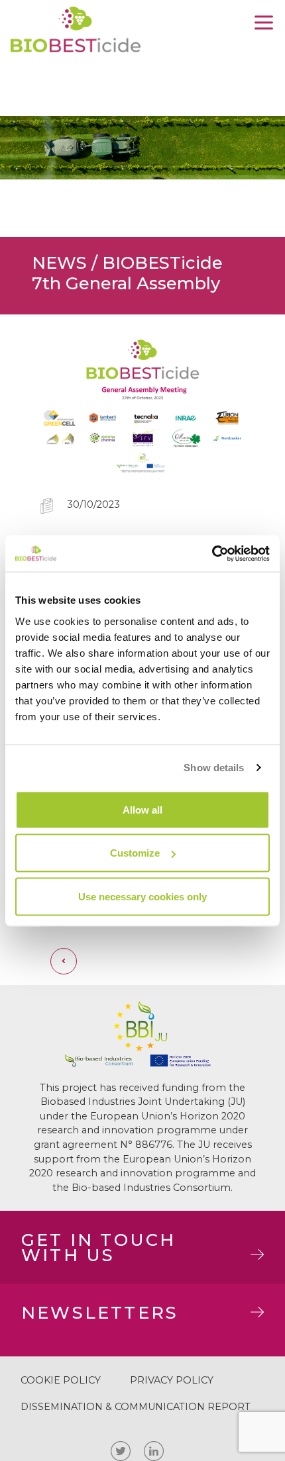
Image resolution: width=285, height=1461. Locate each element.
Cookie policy (61, 1380)
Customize (135, 853)
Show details (214, 767)
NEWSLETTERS (99, 1312)
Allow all (142, 809)
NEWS (59, 262)
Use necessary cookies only (142, 896)
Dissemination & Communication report (136, 1407)
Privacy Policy (171, 1380)
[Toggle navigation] (264, 22)
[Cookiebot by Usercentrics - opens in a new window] (212, 553)
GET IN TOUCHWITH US (98, 1246)
